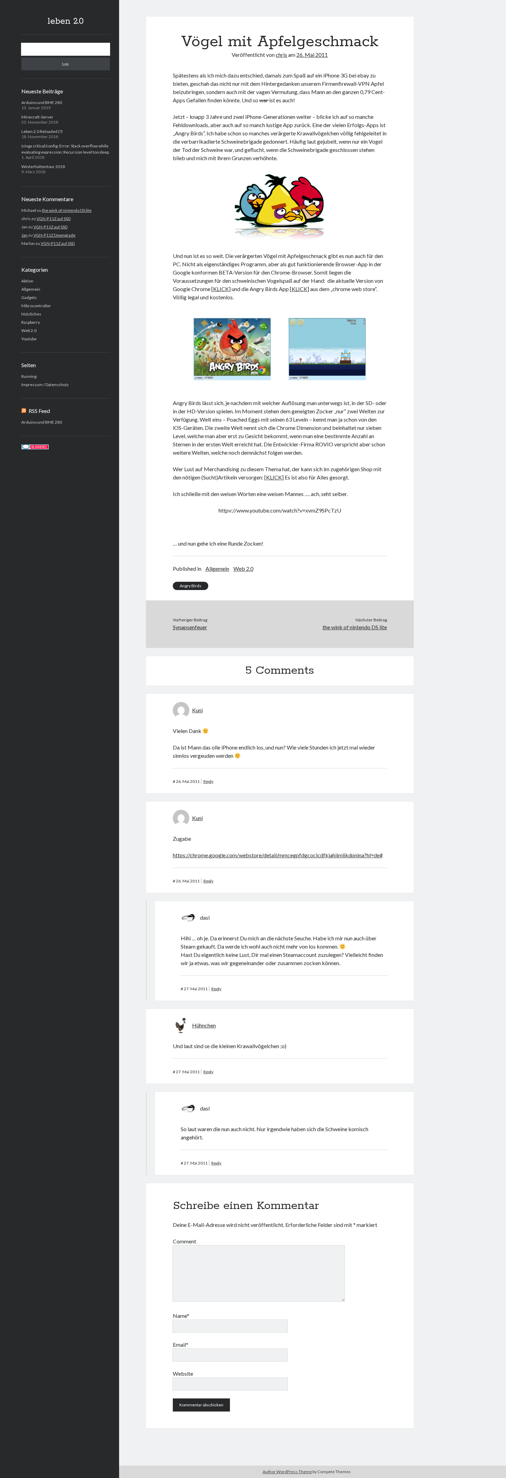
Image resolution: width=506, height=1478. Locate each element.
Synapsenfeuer (190, 627)
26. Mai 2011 (312, 54)
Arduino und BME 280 (41, 102)
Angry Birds (190, 585)
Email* (180, 1344)
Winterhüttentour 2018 (43, 166)
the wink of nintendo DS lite (67, 210)
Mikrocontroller (36, 305)
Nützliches (31, 314)
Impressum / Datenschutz (45, 384)
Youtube (28, 338)
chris (281, 54)
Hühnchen (204, 1025)
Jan (24, 235)
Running (28, 376)
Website (183, 1373)
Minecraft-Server (37, 117)
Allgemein (30, 289)
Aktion (27, 280)
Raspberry (30, 322)
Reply (208, 781)
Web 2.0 (28, 330)
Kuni (197, 710)
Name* (181, 1315)
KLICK (221, 289)
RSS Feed (39, 410)
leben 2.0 (66, 21)
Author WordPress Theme (287, 1471)
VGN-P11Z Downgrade (54, 235)
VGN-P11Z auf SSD (53, 218)
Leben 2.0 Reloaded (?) (42, 131)
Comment (184, 1241)
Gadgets (29, 297)
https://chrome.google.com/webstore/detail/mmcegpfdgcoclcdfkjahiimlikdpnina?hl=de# (278, 855)
